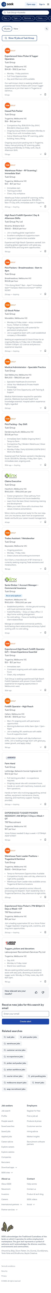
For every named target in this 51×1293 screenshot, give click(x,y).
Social (29, 1204)
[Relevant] (36, 992)
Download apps (7, 1167)
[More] (40, 94)
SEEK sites (5, 1172)
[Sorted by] (46, 28)
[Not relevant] (43, 992)
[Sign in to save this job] (45, 94)
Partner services (8, 1209)
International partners (10, 1204)
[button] (46, 28)
